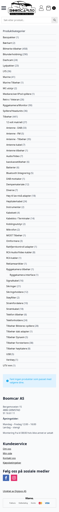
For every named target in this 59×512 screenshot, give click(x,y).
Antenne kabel (14, 144)
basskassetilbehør (16, 161)
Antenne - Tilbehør (16, 139)
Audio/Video (13, 156)
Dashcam (8, 60)
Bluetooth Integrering (18, 173)
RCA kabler (12, 258)
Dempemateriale (15, 184)
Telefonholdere (14, 320)
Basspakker (9, 37)
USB (8, 354)
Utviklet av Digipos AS (14, 491)
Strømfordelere (14, 303)
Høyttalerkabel (14, 201)
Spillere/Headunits (13, 110)
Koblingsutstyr (14, 224)
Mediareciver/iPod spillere (17, 94)
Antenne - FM (13, 133)
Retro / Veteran (11, 99)
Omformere (12, 241)
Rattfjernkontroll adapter (20, 246)
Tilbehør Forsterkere (17, 342)
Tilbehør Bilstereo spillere (20, 325)
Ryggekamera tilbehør (18, 269)
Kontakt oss (9, 458)
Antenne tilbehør (15, 150)
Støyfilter (11, 297)
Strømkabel (12, 309)
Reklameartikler (14, 263)
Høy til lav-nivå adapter (18, 195)
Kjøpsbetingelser (12, 462)
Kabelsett (11, 212)
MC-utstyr (8, 88)
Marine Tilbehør (11, 82)
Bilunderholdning (12, 54)
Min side (7, 453)
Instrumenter (13, 207)
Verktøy (10, 359)
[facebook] (6, 478)
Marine (7, 77)
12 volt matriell (14, 122)
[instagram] (14, 478)
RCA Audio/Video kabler (19, 252)
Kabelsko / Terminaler (18, 218)
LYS (5, 71)
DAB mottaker (14, 178)
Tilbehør (7, 116)
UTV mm (7, 365)
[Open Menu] (3, 8)
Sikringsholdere (14, 292)
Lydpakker (8, 65)
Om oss (7, 448)
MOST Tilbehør (14, 235)
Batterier (11, 167)
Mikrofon (11, 229)
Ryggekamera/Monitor (15, 105)
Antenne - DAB (14, 127)
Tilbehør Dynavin (15, 337)
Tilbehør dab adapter (17, 331)
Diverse (10, 190)
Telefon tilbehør (14, 314)
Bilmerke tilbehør (12, 48)
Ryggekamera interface (22, 274)
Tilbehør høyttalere (16, 348)
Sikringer (11, 286)
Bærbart (7, 43)
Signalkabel (12, 280)
